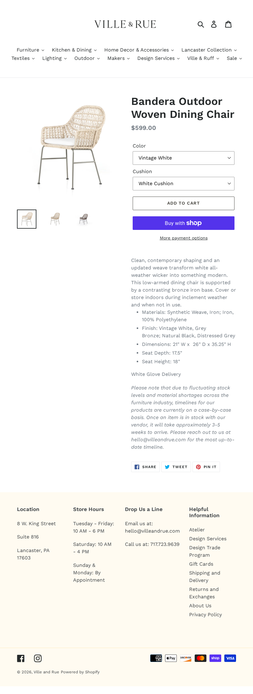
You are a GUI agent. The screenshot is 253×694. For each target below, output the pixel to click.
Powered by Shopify (80, 672)
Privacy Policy (205, 614)
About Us (200, 606)
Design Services (207, 539)
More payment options (184, 237)
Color (139, 146)
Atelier (197, 530)
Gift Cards (201, 564)
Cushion (142, 171)
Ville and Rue (46, 672)
